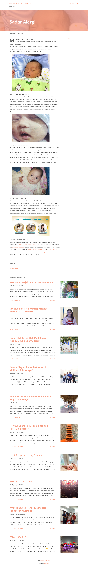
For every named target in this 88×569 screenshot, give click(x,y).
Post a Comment (14, 268)
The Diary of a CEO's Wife (20, 4)
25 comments (17, 300)
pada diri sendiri (52, 249)
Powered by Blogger (45, 560)
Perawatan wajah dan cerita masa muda (31, 282)
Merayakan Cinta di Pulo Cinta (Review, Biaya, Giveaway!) (30, 398)
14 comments (17, 388)
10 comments (17, 358)
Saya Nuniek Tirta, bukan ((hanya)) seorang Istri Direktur (28, 310)
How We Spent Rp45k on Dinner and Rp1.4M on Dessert (29, 427)
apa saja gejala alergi (18, 247)
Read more (52, 300)
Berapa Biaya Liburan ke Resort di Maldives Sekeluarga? (28, 369)
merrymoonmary (47, 563)
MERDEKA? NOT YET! (21, 481)
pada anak (41, 249)
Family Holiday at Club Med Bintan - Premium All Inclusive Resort (29, 339)
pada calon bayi (32, 249)
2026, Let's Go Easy (20, 537)
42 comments (17, 329)
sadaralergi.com (43, 252)
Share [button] (69, 38)
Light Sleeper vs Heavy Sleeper (26, 455)
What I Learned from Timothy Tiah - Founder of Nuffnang (29, 509)
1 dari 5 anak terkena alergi (27, 244)
